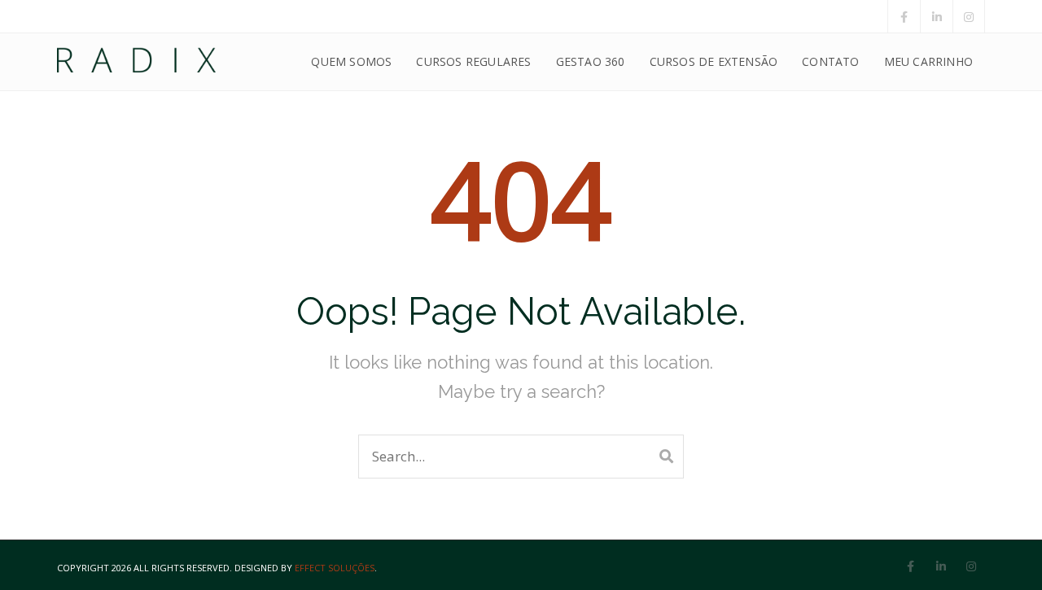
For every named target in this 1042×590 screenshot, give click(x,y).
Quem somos (351, 61)
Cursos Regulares (473, 61)
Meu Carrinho (928, 61)
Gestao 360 (590, 61)
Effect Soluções (334, 568)
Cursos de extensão (714, 61)
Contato (830, 61)
